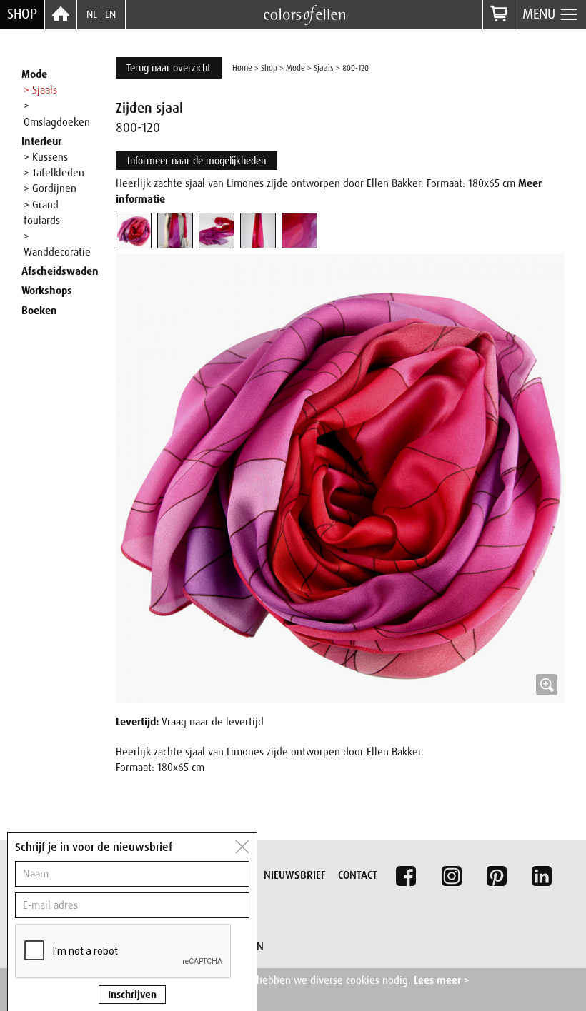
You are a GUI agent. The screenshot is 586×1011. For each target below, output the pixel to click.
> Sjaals (40, 90)
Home (242, 68)
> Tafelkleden (54, 173)
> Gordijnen (50, 188)
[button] (340, 478)
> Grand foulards (42, 213)
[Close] (242, 847)
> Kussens (46, 157)
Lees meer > (442, 980)
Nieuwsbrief (295, 875)
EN (110, 14)
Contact (357, 875)
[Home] (60, 14)
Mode (34, 74)
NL (91, 14)
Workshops (46, 290)
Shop (22, 14)
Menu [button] (540, 14)
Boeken (39, 310)
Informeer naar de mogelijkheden (196, 160)
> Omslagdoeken (57, 114)
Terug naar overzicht (168, 67)
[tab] (134, 230)
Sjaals (324, 68)
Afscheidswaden (60, 271)
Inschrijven (132, 994)
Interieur (41, 141)
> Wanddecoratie (57, 244)
